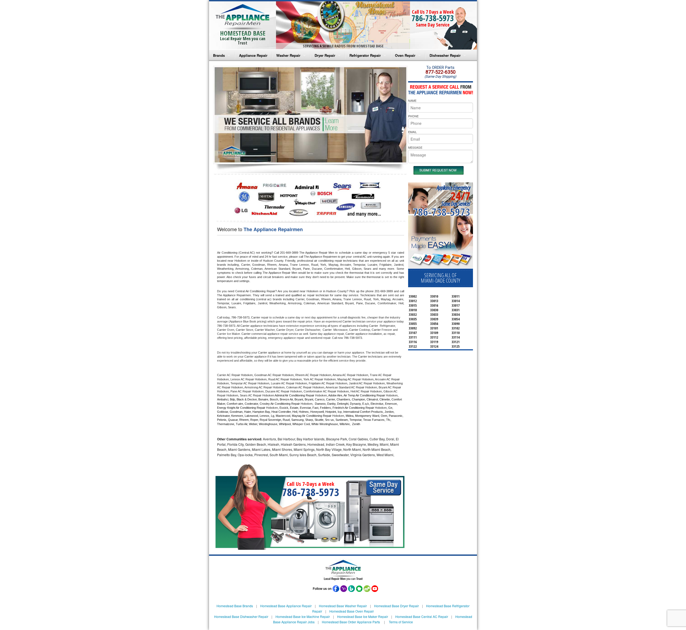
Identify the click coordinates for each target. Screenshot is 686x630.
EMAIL (412, 132)
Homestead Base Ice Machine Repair (302, 616)
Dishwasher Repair (445, 55)
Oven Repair (405, 55)
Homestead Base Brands (235, 605)
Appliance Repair (253, 55)
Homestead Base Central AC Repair (421, 616)
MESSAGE (415, 147)
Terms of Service (401, 622)
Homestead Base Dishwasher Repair (241, 616)
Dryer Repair (325, 55)
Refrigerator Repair (365, 55)
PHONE (413, 116)
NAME (412, 100)
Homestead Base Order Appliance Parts (351, 622)
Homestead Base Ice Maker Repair (362, 616)
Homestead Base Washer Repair (343, 605)
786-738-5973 (433, 18)
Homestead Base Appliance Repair (286, 605)
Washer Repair (288, 55)
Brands (219, 55)
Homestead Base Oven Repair (351, 611)
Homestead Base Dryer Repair (396, 605)
